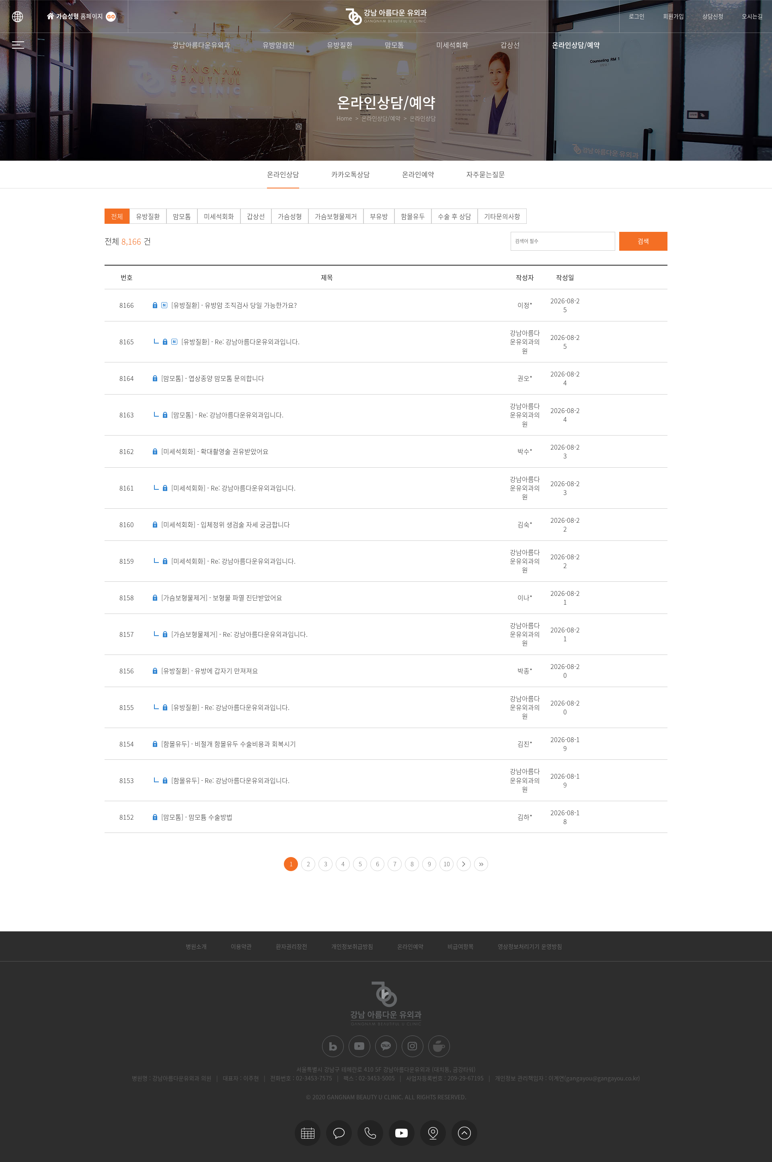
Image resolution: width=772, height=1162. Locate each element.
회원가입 (673, 16)
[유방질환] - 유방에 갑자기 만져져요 (209, 671)
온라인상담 (283, 174)
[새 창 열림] (333, 1046)
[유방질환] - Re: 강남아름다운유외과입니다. (240, 342)
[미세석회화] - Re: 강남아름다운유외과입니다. (233, 488)
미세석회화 (452, 45)
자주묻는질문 (485, 174)
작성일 (565, 277)
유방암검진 (279, 45)
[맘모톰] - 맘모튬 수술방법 (196, 817)
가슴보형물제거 (336, 216)
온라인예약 (418, 174)
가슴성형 (290, 216)
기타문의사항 (502, 216)
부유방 (379, 216)
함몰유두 (413, 216)
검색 (643, 241)
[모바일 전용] (370, 1133)
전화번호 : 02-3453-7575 (301, 1078)
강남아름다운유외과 (201, 45)
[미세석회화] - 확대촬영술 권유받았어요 (215, 451)
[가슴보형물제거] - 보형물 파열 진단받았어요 (221, 597)
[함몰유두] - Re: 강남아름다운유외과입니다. (230, 780)
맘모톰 (394, 45)
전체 (117, 216)
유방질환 (340, 45)
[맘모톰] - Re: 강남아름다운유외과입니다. (227, 415)
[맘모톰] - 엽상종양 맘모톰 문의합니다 (212, 378)
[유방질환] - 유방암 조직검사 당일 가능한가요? (234, 305)
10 (446, 863)
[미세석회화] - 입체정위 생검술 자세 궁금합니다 (225, 524)
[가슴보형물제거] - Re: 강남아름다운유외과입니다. (239, 634)
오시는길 (752, 16)
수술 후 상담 (454, 216)
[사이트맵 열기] (18, 45)
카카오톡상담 (350, 174)
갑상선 (510, 45)
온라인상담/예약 (576, 45)
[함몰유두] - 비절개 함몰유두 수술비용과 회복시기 (228, 744)
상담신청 (712, 16)
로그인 (637, 16)
